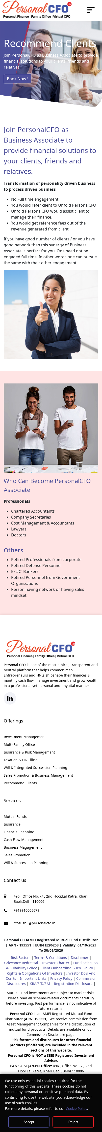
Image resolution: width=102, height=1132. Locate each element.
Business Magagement (23, 847)
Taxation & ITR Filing (21, 759)
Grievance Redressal (21, 962)
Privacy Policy (61, 978)
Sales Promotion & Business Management (38, 775)
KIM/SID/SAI (40, 983)
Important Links (33, 978)
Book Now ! (17, 78)
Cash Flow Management (24, 839)
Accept (29, 1122)
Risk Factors (20, 957)
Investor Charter (55, 962)
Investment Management (25, 736)
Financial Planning (19, 832)
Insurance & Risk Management (29, 752)
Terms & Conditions (50, 957)
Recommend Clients (20, 783)
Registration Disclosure (73, 983)
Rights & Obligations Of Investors (34, 973)
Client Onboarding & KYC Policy (67, 968)
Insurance (12, 824)
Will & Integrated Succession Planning (35, 767)
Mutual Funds (15, 816)
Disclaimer (79, 957)
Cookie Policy (76, 1108)
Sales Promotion (17, 855)
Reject (73, 1122)
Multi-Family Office (19, 744)
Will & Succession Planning (26, 862)
